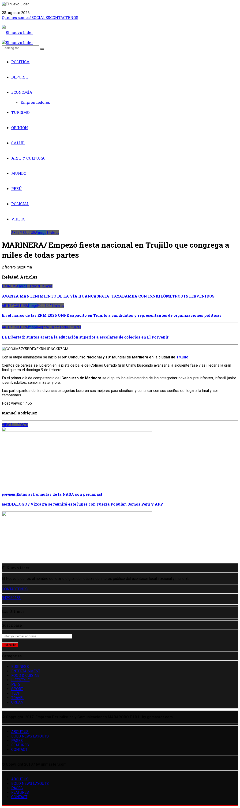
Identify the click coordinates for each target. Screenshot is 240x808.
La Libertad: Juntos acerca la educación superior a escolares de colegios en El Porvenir (85, 337)
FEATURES (20, 745)
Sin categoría (59, 327)
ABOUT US (20, 732)
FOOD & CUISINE (25, 675)
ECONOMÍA (21, 92)
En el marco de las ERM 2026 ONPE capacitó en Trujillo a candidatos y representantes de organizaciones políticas (111, 315)
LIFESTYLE (20, 680)
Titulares (52, 232)
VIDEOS (18, 218)
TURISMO (20, 112)
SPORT (17, 689)
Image (41, 232)
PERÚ (16, 188)
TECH (15, 693)
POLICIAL (20, 203)
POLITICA (20, 61)
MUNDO (18, 173)
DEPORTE (20, 76)
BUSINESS (20, 666)
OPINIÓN (19, 127)
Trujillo (182, 357)
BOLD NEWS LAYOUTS (30, 736)
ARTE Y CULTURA (28, 158)
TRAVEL (17, 698)
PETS (15, 684)
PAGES (17, 740)
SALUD (18, 142)
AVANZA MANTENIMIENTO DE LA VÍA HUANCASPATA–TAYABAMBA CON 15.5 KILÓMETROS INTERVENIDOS (108, 296)
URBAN (17, 702)
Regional (33, 286)
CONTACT (19, 749)
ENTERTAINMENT (25, 671)
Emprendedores (35, 102)
